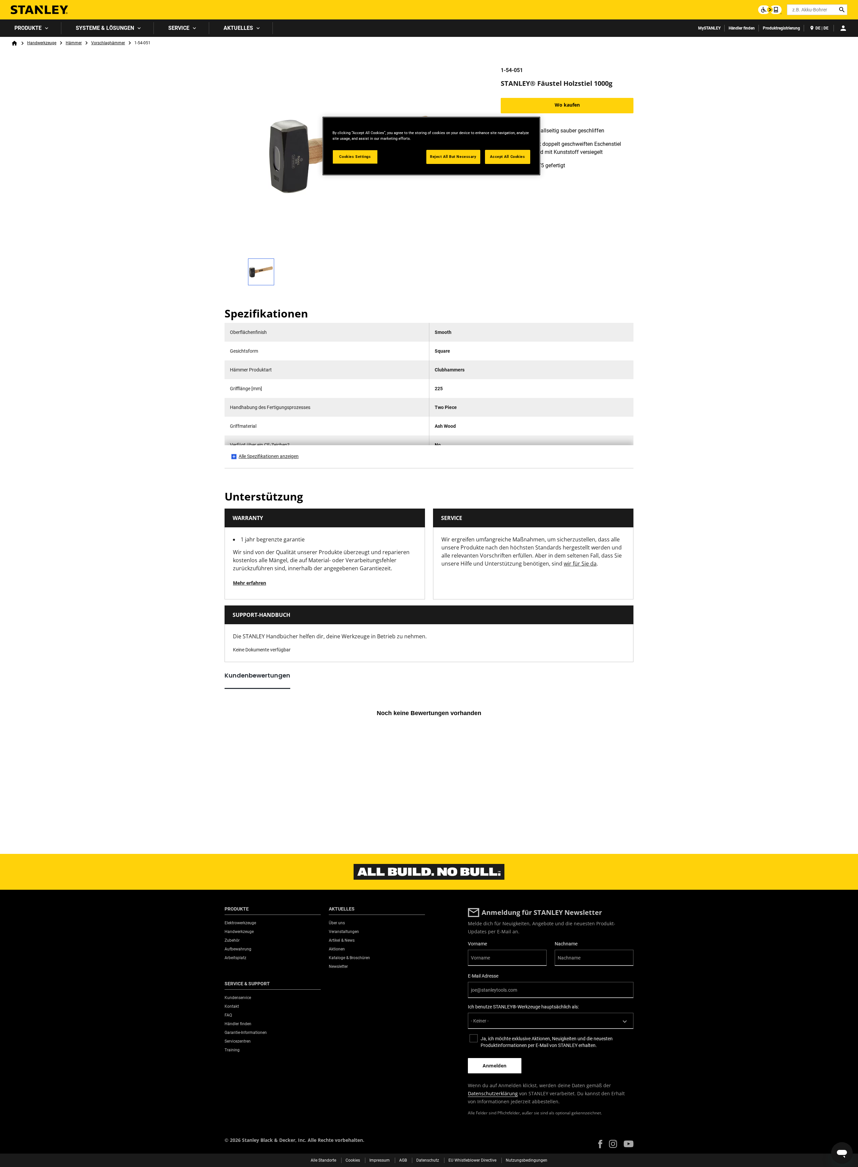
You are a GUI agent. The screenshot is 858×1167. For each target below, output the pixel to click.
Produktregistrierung (781, 28)
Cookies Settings (355, 156)
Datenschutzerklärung (493, 1093)
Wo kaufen (567, 105)
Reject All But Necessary (453, 156)
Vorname (477, 943)
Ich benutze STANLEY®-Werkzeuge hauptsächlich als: (523, 1006)
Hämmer (74, 43)
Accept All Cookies (507, 156)
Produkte (28, 28)
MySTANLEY (709, 28)
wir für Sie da (580, 563)
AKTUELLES (238, 28)
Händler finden (742, 28)
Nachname (566, 943)
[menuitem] (30, 28)
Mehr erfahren (249, 583)
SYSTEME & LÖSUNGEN (105, 28)
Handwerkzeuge (41, 43)
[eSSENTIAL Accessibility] (770, 10)
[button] (600, 1144)
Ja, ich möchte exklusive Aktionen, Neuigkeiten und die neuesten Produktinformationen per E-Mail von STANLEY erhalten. (547, 1042)
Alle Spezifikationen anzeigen (269, 456)
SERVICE (178, 28)
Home (14, 43)
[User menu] (843, 28)
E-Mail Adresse (483, 976)
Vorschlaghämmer (108, 43)
